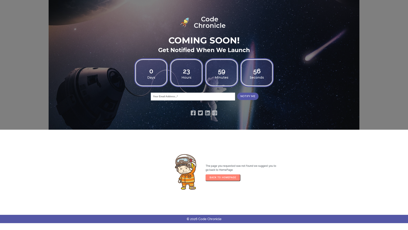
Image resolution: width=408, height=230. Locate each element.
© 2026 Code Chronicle (204, 219)
